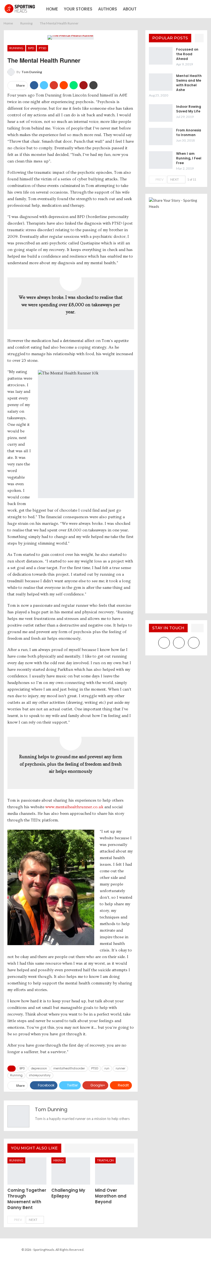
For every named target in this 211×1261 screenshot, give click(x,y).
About (130, 9)
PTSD (42, 48)
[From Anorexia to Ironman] (161, 136)
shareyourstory (40, 1075)
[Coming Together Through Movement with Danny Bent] (26, 1171)
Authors (107, 9)
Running (16, 48)
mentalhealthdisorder (69, 1068)
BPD (31, 48)
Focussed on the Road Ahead (187, 54)
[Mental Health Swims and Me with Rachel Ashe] (161, 82)
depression (39, 1068)
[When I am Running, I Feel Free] (161, 160)
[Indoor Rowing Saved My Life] (161, 113)
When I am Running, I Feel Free (188, 158)
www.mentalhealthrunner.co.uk (74, 807)
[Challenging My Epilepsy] (70, 1171)
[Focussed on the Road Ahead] (161, 56)
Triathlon (105, 1160)
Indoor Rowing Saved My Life (188, 109)
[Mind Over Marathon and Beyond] (114, 1171)
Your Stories (78, 9)
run (106, 1068)
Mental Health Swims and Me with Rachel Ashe (189, 82)
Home (52, 9)
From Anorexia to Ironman (188, 132)
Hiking (58, 1160)
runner (120, 1068)
